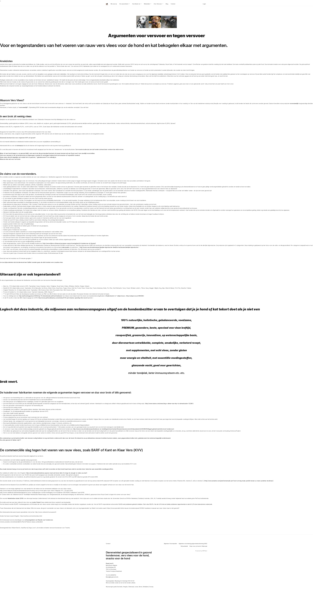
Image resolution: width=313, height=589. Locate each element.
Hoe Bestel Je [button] (136, 4)
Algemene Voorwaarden (170, 543)
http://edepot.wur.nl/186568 (134, 296)
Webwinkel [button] (147, 4)
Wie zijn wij (114, 4)
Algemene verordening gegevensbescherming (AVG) (193, 543)
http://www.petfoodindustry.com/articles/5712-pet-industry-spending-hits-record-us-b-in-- (65, 298)
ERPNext (204, 551)
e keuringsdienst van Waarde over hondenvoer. (39, 520)
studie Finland (36, 502)
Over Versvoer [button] (158, 4)
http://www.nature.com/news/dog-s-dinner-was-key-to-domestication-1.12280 (169, 403)
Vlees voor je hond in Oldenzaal (198, 546)
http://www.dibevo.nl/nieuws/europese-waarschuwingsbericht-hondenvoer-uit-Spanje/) (69, 243)
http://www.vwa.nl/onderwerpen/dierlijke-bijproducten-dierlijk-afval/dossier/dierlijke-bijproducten (109, 247)
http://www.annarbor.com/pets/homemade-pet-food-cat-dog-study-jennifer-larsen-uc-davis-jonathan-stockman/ (239, 481)
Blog (167, 4)
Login (204, 4)
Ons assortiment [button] (124, 4)
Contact (173, 4)
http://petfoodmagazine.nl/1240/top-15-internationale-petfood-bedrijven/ (40, 296)
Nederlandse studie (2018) (15, 498)
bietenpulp (20, 145)
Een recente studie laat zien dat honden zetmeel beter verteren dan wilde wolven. (99, 149)
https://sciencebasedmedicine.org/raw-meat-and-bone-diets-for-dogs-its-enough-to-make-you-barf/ (56, 473)
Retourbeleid (184, 546)
